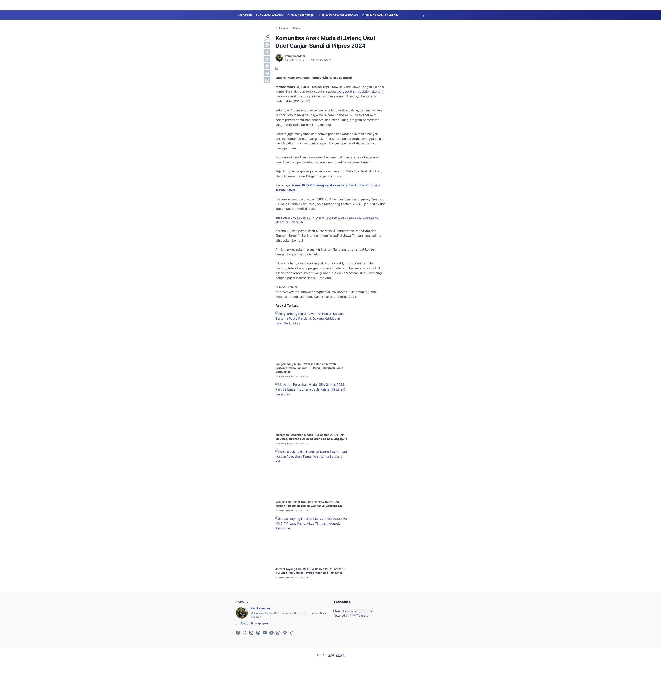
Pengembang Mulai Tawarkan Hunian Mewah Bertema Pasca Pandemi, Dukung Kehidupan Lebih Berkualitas (309, 367)
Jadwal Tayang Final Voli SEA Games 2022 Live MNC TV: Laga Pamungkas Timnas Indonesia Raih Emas (310, 570)
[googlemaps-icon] (285, 633)
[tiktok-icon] (292, 633)
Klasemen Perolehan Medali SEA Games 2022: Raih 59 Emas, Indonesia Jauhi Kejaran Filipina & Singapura (311, 436)
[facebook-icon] (238, 633)
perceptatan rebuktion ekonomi (361, 91)
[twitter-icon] (245, 633)
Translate (362, 615)
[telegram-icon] (271, 633)
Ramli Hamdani (260, 608)
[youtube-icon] (265, 633)
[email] (267, 80)
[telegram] (267, 66)
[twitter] (267, 52)
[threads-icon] (258, 633)
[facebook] (267, 45)
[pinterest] (267, 73)
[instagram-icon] (251, 633)
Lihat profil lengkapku (253, 623)
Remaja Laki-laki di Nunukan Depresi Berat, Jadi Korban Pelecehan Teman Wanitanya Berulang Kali (309, 503)
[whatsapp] (267, 59)
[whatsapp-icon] (278, 633)
